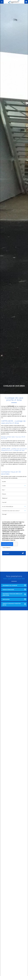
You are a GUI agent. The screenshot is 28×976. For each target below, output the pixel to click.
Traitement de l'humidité (10, 585)
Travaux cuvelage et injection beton (12, 604)
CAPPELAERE (20, 430)
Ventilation (6, 599)
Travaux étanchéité (8, 589)
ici (14, 540)
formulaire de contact (15, 459)
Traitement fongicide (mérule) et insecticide (12, 594)
